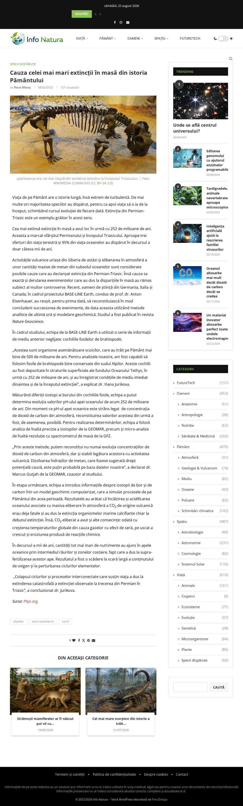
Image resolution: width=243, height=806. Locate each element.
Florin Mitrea (22, 87)
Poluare (205, 500)
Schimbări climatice (205, 510)
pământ (18, 621)
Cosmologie (205, 553)
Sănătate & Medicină (205, 436)
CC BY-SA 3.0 (102, 183)
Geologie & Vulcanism (205, 468)
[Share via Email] (93, 640)
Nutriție (205, 425)
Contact (182, 774)
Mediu (205, 478)
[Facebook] (115, 22)
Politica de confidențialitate (114, 774)
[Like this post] (73, 640)
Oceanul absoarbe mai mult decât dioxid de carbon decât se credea (216, 282)
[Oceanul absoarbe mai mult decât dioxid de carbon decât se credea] (187, 275)
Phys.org (30, 601)
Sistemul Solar (205, 564)
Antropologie (205, 414)
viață (65, 621)
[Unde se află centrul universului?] (200, 101)
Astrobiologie (205, 532)
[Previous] (96, 14)
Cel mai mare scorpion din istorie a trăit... (121, 721)
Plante (205, 649)
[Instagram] (121, 22)
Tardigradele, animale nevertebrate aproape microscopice (217, 197)
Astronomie (205, 542)
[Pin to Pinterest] (88, 640)
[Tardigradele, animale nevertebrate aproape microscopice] (187, 195)
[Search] (230, 58)
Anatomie (205, 404)
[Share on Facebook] (79, 640)
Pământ (106, 38)
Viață (80, 38)
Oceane (205, 489)
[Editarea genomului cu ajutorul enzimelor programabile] (187, 158)
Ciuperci (205, 596)
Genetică (205, 628)
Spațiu (159, 38)
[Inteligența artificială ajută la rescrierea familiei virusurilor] (187, 233)
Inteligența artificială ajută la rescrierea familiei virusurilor (215, 238)
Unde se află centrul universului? (195, 128)
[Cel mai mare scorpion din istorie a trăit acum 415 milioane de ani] (120, 691)
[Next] (100, 14)
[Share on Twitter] (83, 640)
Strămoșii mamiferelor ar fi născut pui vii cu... (45, 721)
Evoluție (205, 617)
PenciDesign (160, 799)
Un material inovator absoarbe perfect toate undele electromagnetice (217, 327)
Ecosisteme (205, 606)
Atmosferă (205, 457)
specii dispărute (43, 621)
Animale (205, 585)
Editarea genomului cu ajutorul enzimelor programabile (217, 160)
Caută (218, 687)
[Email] (127, 22)
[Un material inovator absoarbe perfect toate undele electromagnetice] (187, 322)
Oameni (133, 38)
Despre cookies (156, 774)
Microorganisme (205, 638)
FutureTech (189, 38)
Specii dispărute (205, 660)
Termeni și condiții (70, 774)
